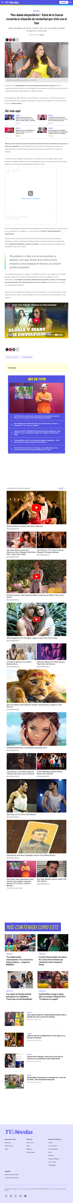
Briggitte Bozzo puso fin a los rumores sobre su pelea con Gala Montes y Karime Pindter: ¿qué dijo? (25, 118)
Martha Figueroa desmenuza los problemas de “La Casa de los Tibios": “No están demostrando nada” (46, 1078)
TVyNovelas (41, 34)
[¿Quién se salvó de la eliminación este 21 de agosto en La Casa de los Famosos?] (14, 1040)
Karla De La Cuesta (12, 357)
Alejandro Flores (37, 1019)
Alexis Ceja (18, 123)
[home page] (12, 2)
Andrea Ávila (51, 135)
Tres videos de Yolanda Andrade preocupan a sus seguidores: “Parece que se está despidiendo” (19, 996)
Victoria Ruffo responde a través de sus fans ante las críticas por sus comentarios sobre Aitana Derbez (45, 1057)
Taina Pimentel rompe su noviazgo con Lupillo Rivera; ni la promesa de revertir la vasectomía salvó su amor (35, 449)
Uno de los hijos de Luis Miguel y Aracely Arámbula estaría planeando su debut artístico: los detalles (58, 131)
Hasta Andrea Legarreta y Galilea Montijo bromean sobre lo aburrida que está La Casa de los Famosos (46, 1016)
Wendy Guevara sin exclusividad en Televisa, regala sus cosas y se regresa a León (25, 131)
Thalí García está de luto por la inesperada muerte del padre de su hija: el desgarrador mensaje (57, 118)
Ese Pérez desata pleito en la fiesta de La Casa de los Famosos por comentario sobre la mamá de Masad (53, 961)
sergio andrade (27, 357)
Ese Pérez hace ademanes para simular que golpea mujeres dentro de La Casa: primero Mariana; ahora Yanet (36, 417)
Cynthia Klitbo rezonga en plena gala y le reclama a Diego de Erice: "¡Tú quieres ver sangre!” (52, 996)
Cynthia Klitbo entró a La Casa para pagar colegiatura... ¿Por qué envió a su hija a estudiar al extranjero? (37, 441)
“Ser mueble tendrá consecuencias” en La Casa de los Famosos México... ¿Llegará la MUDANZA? (19, 961)
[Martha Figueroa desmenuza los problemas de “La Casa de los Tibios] (14, 1081)
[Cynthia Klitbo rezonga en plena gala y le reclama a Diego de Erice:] (52, 979)
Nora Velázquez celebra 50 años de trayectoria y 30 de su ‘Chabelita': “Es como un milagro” (36, 424)
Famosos (36, 11)
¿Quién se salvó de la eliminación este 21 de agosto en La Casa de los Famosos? (46, 1037)
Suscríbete (64, 2)
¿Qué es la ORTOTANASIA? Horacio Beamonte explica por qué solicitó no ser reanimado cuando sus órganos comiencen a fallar (37, 433)
